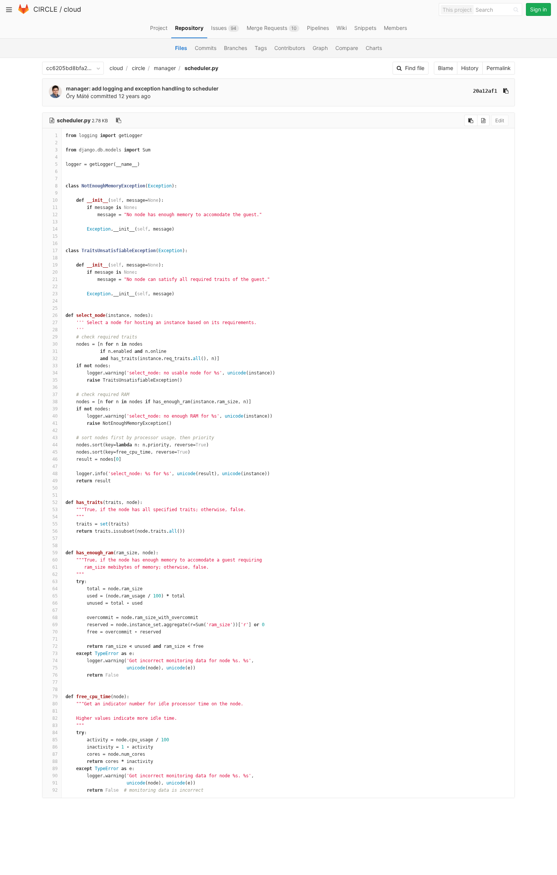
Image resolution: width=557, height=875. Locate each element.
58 (55, 545)
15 (55, 236)
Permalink (499, 68)
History (470, 68)
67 (55, 610)
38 (55, 401)
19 (55, 265)
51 (55, 495)
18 (55, 257)
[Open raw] (483, 120)
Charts (374, 48)
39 (55, 409)
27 (55, 322)
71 (55, 639)
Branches (235, 48)
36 (55, 387)
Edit (499, 120)
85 (55, 739)
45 (55, 452)
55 (55, 524)
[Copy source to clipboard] (470, 120)
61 (55, 567)
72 (55, 646)
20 (55, 272)
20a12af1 (485, 91)
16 (55, 243)
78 (55, 689)
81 (55, 711)
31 (55, 351)
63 (55, 581)
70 (55, 632)
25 (55, 308)
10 (55, 200)
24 (55, 301)
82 (55, 718)
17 (55, 250)
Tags (261, 48)
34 (55, 373)
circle (138, 68)
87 (55, 754)
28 (55, 329)
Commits (205, 48)
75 (55, 668)
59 (55, 552)
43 (55, 437)
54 (55, 516)
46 (55, 459)
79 (55, 696)
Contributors (289, 48)
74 (55, 660)
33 (55, 365)
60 (55, 560)
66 (55, 603)
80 (55, 704)
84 (55, 732)
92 (55, 790)
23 (55, 293)
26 (55, 315)
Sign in (538, 9)
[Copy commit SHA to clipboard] (505, 91)
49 (55, 481)
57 (55, 538)
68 (55, 617)
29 (55, 337)
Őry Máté (77, 96)
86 (55, 747)
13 (55, 222)
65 (55, 596)
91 (55, 783)
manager (165, 68)
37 (55, 394)
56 (55, 531)
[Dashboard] (23, 12)
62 (55, 574)
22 (55, 286)
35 (55, 380)
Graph (320, 48)
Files (181, 48)
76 (55, 675)
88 (55, 761)
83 (55, 725)
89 (55, 768)
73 (55, 653)
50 (55, 488)
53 (55, 509)
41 (55, 423)
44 (55, 445)
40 (55, 416)
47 (55, 466)
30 (55, 344)
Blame (445, 68)
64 (55, 588)
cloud (72, 9)
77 (55, 682)
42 (55, 430)
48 (55, 473)
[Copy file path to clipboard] (118, 120)
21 (55, 279)
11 (55, 207)
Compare (346, 48)
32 (55, 358)
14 (55, 229)
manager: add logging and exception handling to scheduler (142, 88)
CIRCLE (45, 9)
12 (55, 214)
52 (55, 502)
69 (55, 624)
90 (55, 775)
